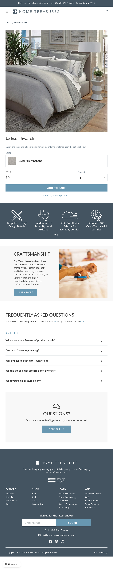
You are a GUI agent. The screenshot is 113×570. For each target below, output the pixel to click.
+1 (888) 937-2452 (57, 529)
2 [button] (58, 236)
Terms (96, 552)
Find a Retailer (12, 500)
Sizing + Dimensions (68, 504)
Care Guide (63, 500)
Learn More (25, 292)
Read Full (11, 333)
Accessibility (64, 507)
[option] (56, 81)
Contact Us (86, 321)
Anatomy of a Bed (67, 493)
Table (34, 500)
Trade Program (92, 504)
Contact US (56, 429)
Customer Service (93, 493)
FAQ (55, 321)
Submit (73, 522)
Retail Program (92, 500)
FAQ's (87, 497)
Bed (34, 493)
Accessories (37, 504)
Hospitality (90, 507)
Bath (34, 497)
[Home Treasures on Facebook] (50, 540)
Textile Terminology (67, 497)
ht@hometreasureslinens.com (58, 535)
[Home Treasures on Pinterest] (56, 540)
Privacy (104, 552)
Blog (8, 504)
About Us (10, 493)
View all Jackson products (56, 195)
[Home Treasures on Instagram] (62, 540)
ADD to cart (56, 188)
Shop (8, 22)
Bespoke (9, 497)
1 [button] (55, 236)
